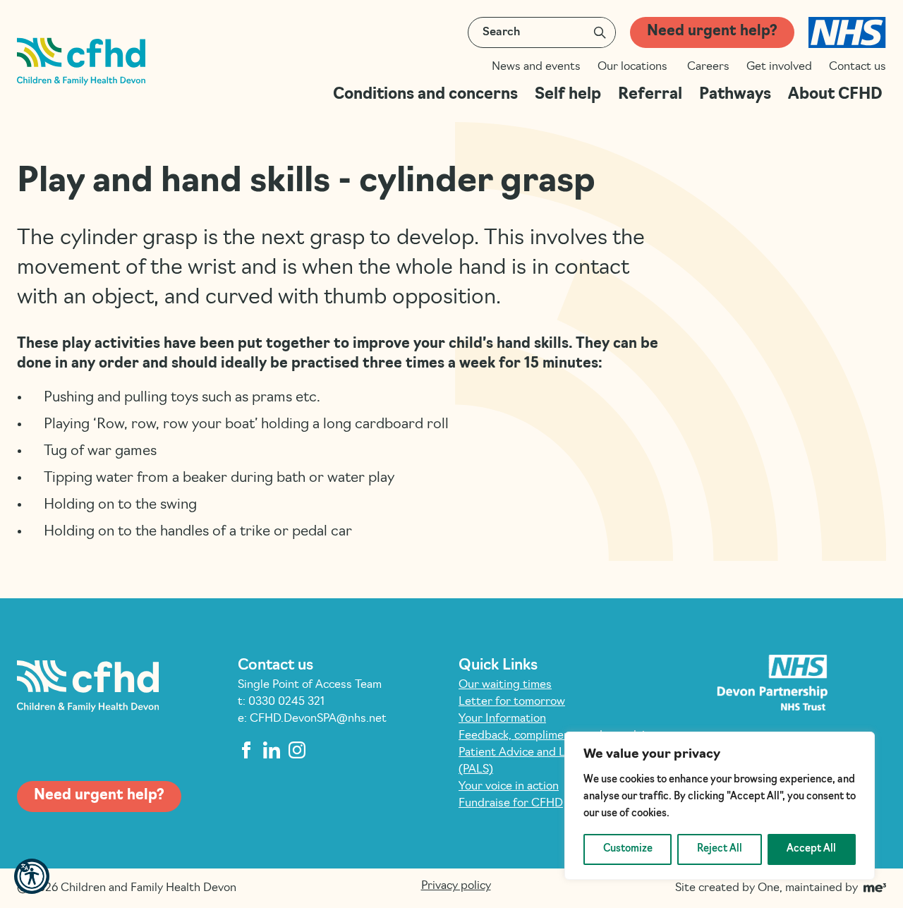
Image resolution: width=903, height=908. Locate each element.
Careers (708, 67)
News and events (536, 67)
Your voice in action (509, 786)
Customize (628, 849)
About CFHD (837, 95)
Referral (650, 95)
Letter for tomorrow (512, 702)
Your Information (502, 719)
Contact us (857, 67)
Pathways (735, 95)
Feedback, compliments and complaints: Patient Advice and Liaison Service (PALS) (562, 752)
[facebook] (246, 749)
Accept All (811, 849)
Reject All (719, 849)
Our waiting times (505, 685)
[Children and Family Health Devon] (81, 62)
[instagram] (297, 749)
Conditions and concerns (425, 95)
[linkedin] (271, 749)
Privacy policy (456, 886)
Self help (568, 95)
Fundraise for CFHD (511, 803)
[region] (719, 806)
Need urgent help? (712, 32)
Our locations (634, 67)
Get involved (779, 67)
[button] (31, 876)
